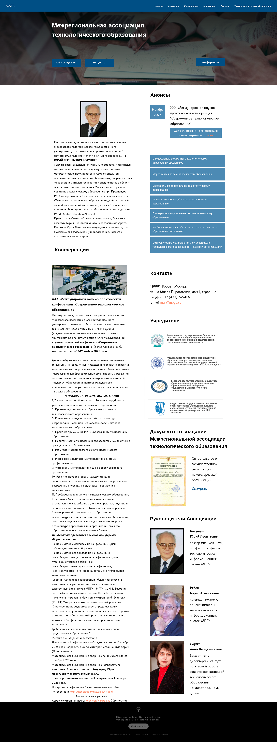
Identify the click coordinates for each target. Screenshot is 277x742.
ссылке (208, 135)
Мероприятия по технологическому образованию (182, 174)
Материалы (209, 5)
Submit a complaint (160, 734)
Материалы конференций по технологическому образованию (181, 187)
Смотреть (199, 489)
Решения (224, 5)
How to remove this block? (120, 734)
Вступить (99, 62)
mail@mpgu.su (170, 302)
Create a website (138, 726)
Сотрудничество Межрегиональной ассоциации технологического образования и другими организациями (187, 244)
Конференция (211, 62)
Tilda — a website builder (149, 717)
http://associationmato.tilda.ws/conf (91, 691)
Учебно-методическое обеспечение (252, 5)
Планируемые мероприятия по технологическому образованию (182, 215)
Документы (173, 5)
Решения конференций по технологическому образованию (179, 201)
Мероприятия (191, 5)
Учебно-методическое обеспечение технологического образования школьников (184, 229)
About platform (141, 734)
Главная (159, 5)
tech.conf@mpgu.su (98, 700)
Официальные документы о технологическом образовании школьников (179, 160)
